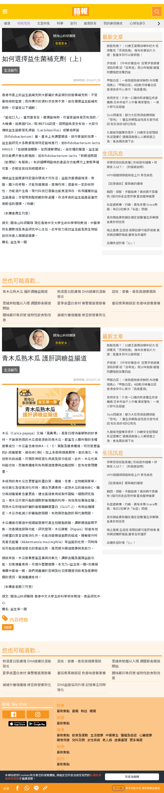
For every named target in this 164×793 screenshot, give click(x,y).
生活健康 (96, 735)
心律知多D (137, 23)
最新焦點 (63, 710)
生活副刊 (11, 70)
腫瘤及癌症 (129, 735)
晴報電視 (23, 23)
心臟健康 (145, 735)
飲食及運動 (80, 735)
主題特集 (43, 23)
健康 (7, 23)
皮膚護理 (120, 739)
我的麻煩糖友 (113, 23)
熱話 (84, 710)
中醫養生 (112, 735)
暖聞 (93, 710)
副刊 (73, 23)
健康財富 (90, 23)
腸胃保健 (63, 739)
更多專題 (136, 739)
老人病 (107, 739)
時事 (60, 23)
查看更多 (61, 43)
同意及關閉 (132, 777)
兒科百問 (78, 739)
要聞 (75, 710)
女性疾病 (93, 739)
